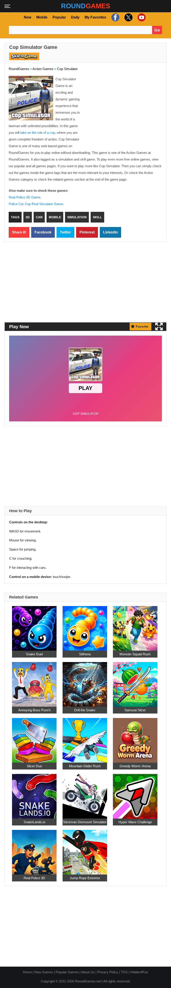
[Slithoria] (85, 626)
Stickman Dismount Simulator (84, 822)
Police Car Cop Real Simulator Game (36, 204)
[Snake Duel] (34, 626)
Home (27, 972)
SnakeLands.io (34, 822)
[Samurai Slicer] (135, 682)
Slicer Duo (34, 766)
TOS (124, 972)
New (27, 17)
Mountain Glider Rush (85, 766)
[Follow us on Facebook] (115, 17)
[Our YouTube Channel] (141, 17)
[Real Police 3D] (34, 850)
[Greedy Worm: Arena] (135, 738)
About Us (88, 972)
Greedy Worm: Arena (135, 766)
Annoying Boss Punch (34, 710)
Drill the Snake (84, 710)
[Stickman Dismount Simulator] (85, 794)
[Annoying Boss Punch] (34, 682)
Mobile (41, 17)
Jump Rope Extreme (85, 878)
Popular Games (67, 972)
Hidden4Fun (139, 972)
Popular (59, 17)
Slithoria (85, 654)
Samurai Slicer (135, 710)
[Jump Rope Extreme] (85, 850)
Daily (75, 17)
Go (157, 30)
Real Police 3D (34, 878)
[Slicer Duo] (34, 738)
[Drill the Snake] (85, 682)
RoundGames (19, 69)
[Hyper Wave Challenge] (135, 794)
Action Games (43, 69)
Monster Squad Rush (135, 654)
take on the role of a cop (37, 132)
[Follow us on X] (128, 17)
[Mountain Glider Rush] (85, 738)
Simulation (77, 217)
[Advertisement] (125, 108)
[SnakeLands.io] (34, 794)
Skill (97, 217)
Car (39, 217)
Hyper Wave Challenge (135, 822)
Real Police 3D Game (24, 197)
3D (28, 217)
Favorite (142, 326)
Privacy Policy (107, 972)
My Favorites (95, 17)
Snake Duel (34, 654)
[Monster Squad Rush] (135, 626)
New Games (44, 972)
